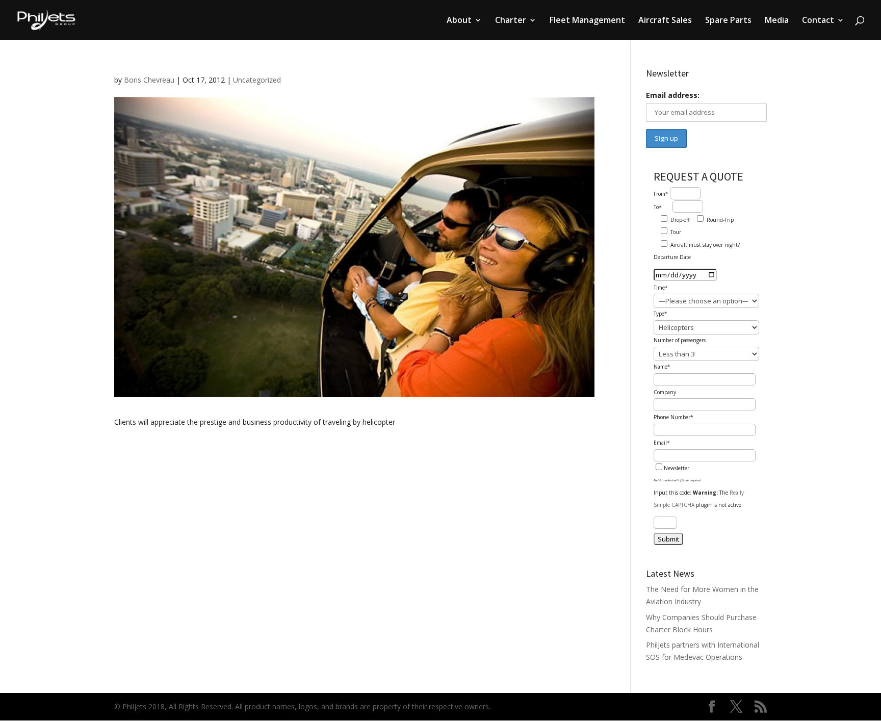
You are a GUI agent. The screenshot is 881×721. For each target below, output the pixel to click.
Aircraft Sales (665, 20)
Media (777, 20)
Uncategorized (257, 80)
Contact (818, 20)
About (459, 20)
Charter (510, 20)
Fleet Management (587, 20)
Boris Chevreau (149, 80)
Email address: (672, 95)
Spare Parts (728, 20)
